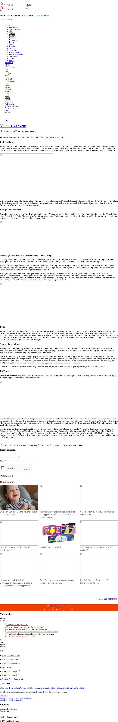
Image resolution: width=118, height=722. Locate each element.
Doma (11, 42)
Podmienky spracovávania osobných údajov (16, 698)
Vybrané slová (7, 667)
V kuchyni (13, 40)
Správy (11, 61)
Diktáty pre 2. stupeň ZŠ (11, 675)
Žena (11, 32)
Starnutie (12, 48)
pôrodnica (8, 73)
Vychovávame (14, 30)
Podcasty (12, 38)
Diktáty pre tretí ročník (10, 659)
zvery (7, 69)
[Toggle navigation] (1, 19)
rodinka (7, 25)
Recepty (12, 36)
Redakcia (3, 709)
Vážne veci (13, 50)
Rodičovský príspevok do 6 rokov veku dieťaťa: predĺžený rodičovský (32, 632)
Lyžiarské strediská (16, 54)
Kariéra (12, 46)
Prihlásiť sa (4, 696)
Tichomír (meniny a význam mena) (36, 15)
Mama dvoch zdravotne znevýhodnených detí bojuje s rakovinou (30, 634)
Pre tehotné (52, 688)
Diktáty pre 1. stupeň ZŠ (11, 671)
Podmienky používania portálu (11, 700)
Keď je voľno (14, 52)
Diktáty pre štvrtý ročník (11, 663)
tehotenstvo (9, 63)
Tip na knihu (13, 56)
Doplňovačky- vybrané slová (12, 679)
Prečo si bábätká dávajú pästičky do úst (20, 636)
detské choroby (10, 67)
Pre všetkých (24, 688)
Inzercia (14, 709)
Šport (11, 44)
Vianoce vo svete (13, 126)
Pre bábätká (80, 688)
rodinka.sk (8, 19)
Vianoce (8, 120)
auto (6, 71)
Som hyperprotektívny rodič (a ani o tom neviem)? (25, 627)
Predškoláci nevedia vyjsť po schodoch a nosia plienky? (27, 629)
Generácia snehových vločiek (17, 625)
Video (11, 59)
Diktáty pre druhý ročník (11, 656)
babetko (7, 65)
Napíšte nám (4, 711)
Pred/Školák (13, 27)
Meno (3, 461)
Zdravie (12, 34)
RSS (9, 709)
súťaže (7, 75)
